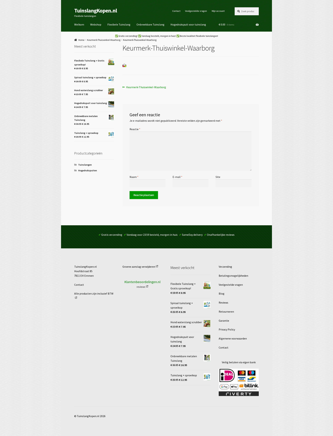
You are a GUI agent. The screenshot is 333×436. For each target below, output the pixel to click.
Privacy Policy (227, 329)
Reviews (223, 302)
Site (218, 177)
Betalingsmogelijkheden (233, 275)
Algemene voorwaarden (233, 338)
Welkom (79, 24)
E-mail (177, 177)
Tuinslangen (85, 164)
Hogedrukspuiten (87, 170)
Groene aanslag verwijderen (138, 266)
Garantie (224, 320)
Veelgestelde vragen (196, 10)
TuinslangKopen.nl (95, 10)
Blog (221, 293)
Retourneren (226, 311)
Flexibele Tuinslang (118, 24)
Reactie (135, 129)
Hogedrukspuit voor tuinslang (188, 24)
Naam (134, 177)
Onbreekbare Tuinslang (150, 24)
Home (81, 39)
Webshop (95, 24)
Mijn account (218, 10)
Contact (176, 10)
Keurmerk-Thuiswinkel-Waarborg (104, 39)
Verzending (225, 266)
